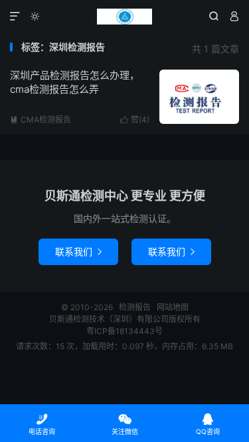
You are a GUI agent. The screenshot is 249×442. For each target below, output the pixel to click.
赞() (134, 120)
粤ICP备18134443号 (124, 331)
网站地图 (173, 307)
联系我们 (78, 251)
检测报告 (124, 17)
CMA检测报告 (40, 120)
